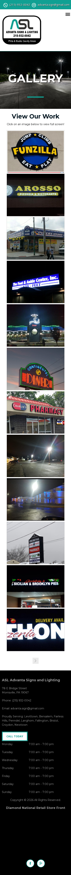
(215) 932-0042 (19, 4)
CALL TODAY (14, 736)
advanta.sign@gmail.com (53, 4)
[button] (36, 661)
